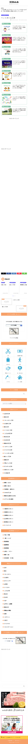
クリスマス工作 (8, 450)
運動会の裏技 (7, 610)
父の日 (6, 597)
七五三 (6, 620)
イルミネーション (8, 627)
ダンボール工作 (8, 466)
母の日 (6, 594)
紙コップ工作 (7, 456)
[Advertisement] (14, 133)
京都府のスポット (8, 512)
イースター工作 (8, 430)
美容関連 (6, 548)
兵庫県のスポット (8, 515)
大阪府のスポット (8, 508)
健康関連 (6, 544)
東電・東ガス (7, 486)
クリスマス (7, 623)
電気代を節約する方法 (10, 495)
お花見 (6, 584)
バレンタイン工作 (8, 420)
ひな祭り (6, 577)
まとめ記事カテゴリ (5, 15)
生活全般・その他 (8, 558)
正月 (5, 567)
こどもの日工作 (8, 433)
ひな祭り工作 (7, 423)
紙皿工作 (6, 459)
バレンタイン (7, 574)
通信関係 (6, 541)
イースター (7, 587)
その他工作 (7, 473)
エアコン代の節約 (8, 499)
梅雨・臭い (7, 554)
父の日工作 (7, 440)
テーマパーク (7, 525)
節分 (5, 571)
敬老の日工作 (7, 443)
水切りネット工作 (8, 469)
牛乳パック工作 (8, 463)
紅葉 (5, 613)
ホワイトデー (7, 580)
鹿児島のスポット (8, 522)
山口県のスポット (8, 518)
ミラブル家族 (14, 337)
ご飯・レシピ (7, 538)
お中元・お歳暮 (8, 603)
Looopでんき (7, 492)
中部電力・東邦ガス (9, 489)
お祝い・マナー (8, 551)
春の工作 (6, 426)
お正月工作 (7, 413)
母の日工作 (7, 436)
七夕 (5, 600)
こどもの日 (7, 590)
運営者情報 (10, 740)
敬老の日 (6, 607)
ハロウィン (7, 617)
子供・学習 (7, 534)
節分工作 (6, 417)
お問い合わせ (17, 740)
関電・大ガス (7, 482)
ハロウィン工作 (8, 446)
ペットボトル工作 (8, 453)
